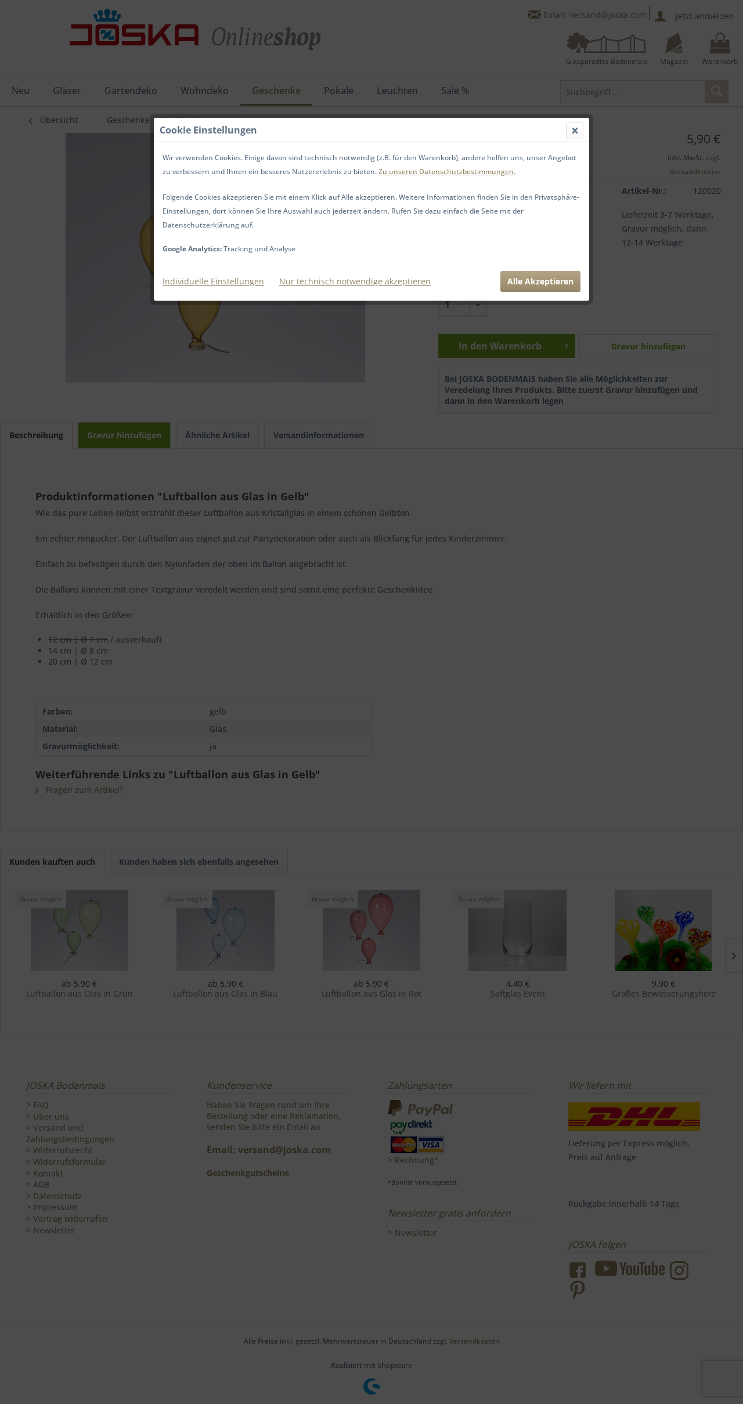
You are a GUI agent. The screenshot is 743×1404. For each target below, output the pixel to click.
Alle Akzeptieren (540, 281)
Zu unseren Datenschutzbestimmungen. (446, 171)
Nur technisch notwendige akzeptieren (355, 281)
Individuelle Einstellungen (213, 281)
